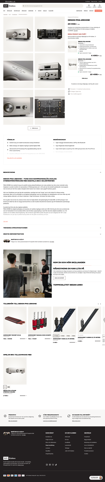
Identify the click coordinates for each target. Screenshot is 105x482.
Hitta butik (67, 436)
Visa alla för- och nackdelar (14, 158)
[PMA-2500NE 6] (50, 107)
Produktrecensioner (89, 451)
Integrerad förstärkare (73, 17)
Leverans (48, 448)
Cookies (86, 453)
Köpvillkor (48, 451)
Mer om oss (21, 465)
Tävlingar (67, 448)
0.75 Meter (56, 335)
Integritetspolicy (49, 453)
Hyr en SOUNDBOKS (89, 445)
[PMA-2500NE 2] (50, 34)
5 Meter (73, 335)
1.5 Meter (62, 335)
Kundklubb (67, 442)
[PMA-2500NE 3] (18, 70)
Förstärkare (14, 14)
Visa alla (85, 78)
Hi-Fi (10, 14)
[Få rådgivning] (101, 478)
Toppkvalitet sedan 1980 (68, 277)
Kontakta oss (49, 436)
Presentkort (87, 436)
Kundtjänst (87, 1)
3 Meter (68, 335)
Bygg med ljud (94, 1)
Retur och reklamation (51, 442)
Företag (100, 1)
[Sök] (24, 6)
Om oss (67, 439)
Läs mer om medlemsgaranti (50, 421)
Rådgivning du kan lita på (68, 271)
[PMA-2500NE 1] (18, 34)
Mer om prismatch (13, 421)
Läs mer (23, 1)
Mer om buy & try (76, 421)
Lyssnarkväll (68, 445)
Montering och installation (90, 442)
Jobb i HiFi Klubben (69, 451)
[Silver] (5, 387)
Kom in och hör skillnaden (69, 265)
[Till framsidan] (9, 5)
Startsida (5, 14)
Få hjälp (52, 241)
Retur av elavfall (88, 448)
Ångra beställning (50, 445)
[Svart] (8, 387)
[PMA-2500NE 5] (18, 107)
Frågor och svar (49, 439)
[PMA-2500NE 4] (50, 70)
